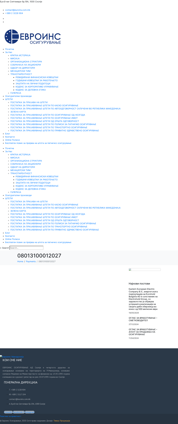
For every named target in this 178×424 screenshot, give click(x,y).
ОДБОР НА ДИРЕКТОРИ (22, 68)
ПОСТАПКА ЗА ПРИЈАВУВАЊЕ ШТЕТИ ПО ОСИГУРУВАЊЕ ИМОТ (44, 118)
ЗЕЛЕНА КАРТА (18, 111)
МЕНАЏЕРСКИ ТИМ (20, 71)
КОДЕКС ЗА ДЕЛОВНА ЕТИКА (31, 89)
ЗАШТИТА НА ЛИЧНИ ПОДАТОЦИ (33, 83)
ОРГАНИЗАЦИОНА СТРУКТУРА (26, 61)
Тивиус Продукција (62, 420)
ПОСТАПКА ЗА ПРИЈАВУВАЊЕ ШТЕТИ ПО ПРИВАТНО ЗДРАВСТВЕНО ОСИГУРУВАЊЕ (54, 130)
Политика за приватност (10, 416)
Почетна (9, 49)
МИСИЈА (15, 58)
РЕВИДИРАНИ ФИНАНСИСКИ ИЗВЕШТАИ (37, 77)
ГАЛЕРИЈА (15, 93)
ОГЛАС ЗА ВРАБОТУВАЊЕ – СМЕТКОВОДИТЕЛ (143, 319)
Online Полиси (12, 140)
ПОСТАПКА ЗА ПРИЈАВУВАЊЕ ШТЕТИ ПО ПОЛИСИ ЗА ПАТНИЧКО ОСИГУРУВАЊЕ (53, 124)
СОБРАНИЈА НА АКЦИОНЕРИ (25, 64)
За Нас (8, 52)
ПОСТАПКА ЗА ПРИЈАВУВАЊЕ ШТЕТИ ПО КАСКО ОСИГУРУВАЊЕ (44, 105)
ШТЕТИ (9, 99)
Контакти (10, 136)
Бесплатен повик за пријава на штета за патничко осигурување (38, 143)
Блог (7, 133)
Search (5, 248)
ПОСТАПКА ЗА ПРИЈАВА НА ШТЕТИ (29, 102)
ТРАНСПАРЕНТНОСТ (21, 74)
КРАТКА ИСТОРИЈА (20, 55)
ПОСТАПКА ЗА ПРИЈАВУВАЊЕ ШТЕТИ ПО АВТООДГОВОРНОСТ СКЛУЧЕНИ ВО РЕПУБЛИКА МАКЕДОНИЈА (65, 108)
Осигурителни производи (18, 96)
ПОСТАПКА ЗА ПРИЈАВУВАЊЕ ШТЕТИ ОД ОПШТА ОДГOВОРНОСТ (44, 121)
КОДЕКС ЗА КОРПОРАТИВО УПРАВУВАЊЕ (37, 86)
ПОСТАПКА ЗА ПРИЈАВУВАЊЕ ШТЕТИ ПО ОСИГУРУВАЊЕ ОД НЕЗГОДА (47, 115)
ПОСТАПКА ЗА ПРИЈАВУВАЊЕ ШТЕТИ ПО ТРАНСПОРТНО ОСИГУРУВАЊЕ (48, 127)
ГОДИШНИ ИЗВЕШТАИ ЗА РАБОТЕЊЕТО (37, 80)
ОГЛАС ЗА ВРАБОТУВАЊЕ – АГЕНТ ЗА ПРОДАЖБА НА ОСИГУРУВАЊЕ (143, 332)
